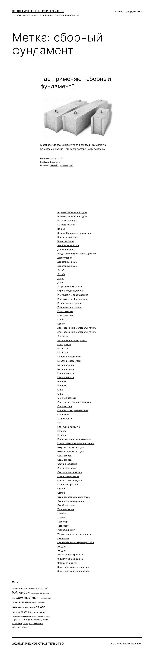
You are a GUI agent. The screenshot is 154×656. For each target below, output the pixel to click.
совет (47, 616)
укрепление (34, 619)
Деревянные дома (67, 264)
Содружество (134, 11)
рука (34, 616)
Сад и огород (64, 457)
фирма (25, 623)
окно (15, 607)
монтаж (20, 602)
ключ (39, 598)
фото (30, 623)
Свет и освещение (67, 466)
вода (37, 593)
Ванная (74, 231)
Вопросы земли (68, 243)
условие (45, 619)
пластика (26, 612)
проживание (16, 616)
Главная (117, 11)
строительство (20, 619)
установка (17, 623)
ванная (33, 593)
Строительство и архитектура (73, 497)
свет (43, 616)
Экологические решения (70, 556)
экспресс (40, 623)
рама (23, 616)
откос (40, 607)
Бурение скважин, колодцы (72, 214)
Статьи (61, 490)
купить (44, 598)
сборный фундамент (59, 165)
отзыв (32, 607)
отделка (23, 607)
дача (42, 593)
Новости (62, 383)
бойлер (17, 592)
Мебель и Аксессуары (69, 358)
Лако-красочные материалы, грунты (76, 330)
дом (20, 597)
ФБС (71, 165)
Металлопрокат (65, 367)
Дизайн (61, 272)
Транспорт (63, 523)
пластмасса (36, 612)
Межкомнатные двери (20, 588)
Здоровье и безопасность (71, 288)
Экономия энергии (67, 563)
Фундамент (55, 162)
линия (49, 598)
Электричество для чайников (73, 569)
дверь (47, 593)
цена (34, 623)
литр (14, 602)
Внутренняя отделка (68, 237)
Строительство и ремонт (70, 501)
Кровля (61, 321)
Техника (61, 515)
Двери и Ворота (76, 253)
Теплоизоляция (65, 509)
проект (44, 612)
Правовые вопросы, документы (75, 441)
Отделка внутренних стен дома (74, 404)
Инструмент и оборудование (72, 297)
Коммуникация (65, 313)
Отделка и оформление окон (72, 410)
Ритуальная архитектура (70, 449)
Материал (62, 350)
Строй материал (66, 505)
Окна (60, 391)
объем (42, 602)
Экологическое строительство (38, 11)
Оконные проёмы (66, 398)
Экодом (61, 548)
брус (27, 592)
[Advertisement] (30, 216)
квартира (30, 597)
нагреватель (36, 602)
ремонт (28, 616)
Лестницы (72, 340)
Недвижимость (65, 375)
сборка (39, 616)
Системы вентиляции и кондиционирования (69, 478)
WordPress (135, 643)
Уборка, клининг (74, 532)
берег (45, 588)
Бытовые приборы (67, 222)
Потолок (61, 433)
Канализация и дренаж (69, 305)
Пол (68, 424)
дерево (14, 598)
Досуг (60, 280)
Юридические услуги (35, 588)
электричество (17, 627)
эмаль (25, 627)
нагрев (28, 602)
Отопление (64, 416)
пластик (16, 612)
